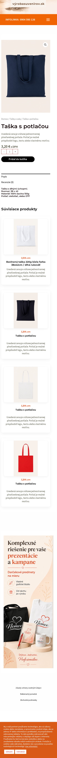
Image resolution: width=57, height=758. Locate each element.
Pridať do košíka (18, 159)
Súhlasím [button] (9, 752)
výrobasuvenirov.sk (28, 3)
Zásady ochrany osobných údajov (28, 688)
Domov (4, 119)
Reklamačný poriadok (28, 694)
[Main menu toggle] (48, 19)
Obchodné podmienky (28, 700)
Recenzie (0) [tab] (7, 182)
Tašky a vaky (15, 119)
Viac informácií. (31, 746)
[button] (20, 19)
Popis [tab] (4, 176)
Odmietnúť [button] (21, 752)
